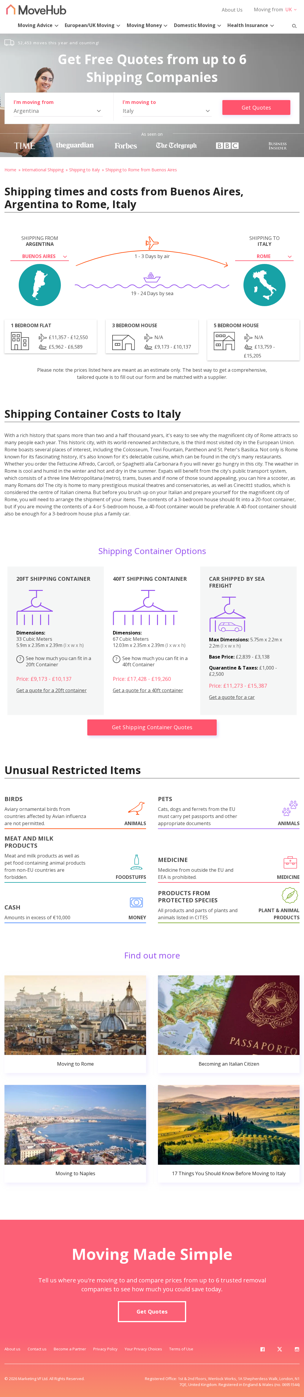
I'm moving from (34, 102)
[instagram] (297, 1350)
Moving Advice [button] (35, 25)
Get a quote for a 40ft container (148, 690)
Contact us (37, 1349)
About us (12, 1349)
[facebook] (262, 1350)
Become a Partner (70, 1349)
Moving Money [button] (144, 25)
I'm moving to (139, 102)
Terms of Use (181, 1349)
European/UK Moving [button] (90, 25)
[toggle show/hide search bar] (292, 25)
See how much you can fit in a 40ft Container (151, 661)
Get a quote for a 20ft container (51, 690)
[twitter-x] (279, 1350)
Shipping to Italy (84, 170)
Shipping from (39, 241)
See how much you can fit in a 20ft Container (55, 661)
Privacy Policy (105, 1349)
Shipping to (264, 241)
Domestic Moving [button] (195, 25)
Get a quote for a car (232, 697)
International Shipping (43, 170)
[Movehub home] (36, 9)
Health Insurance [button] (247, 25)
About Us (232, 10)
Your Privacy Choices (143, 1349)
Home (10, 170)
